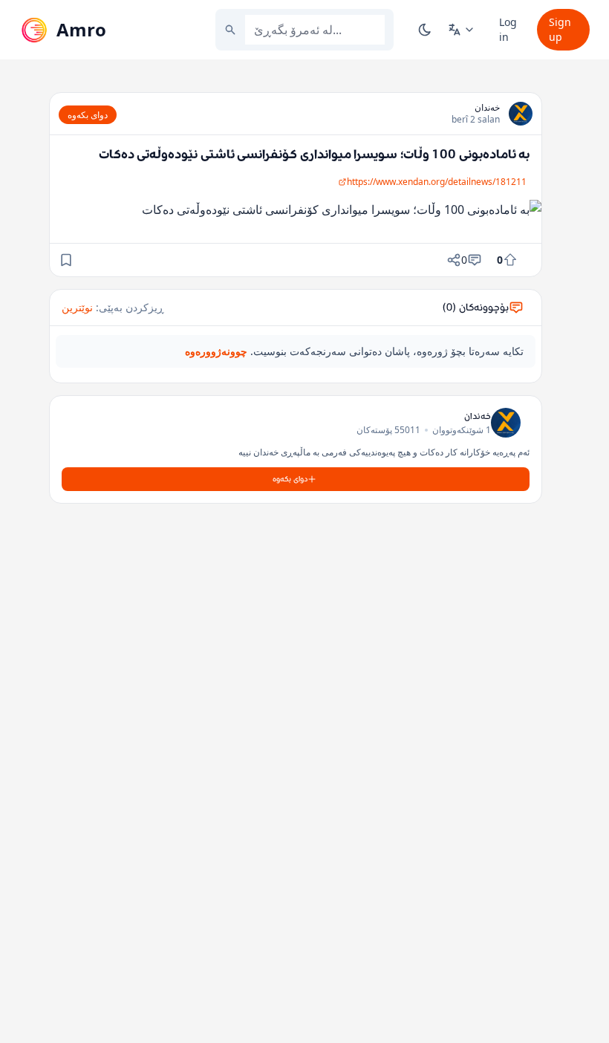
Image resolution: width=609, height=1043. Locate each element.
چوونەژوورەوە (216, 351)
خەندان (487, 108)
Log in (508, 29)
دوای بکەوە (88, 114)
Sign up (560, 29)
